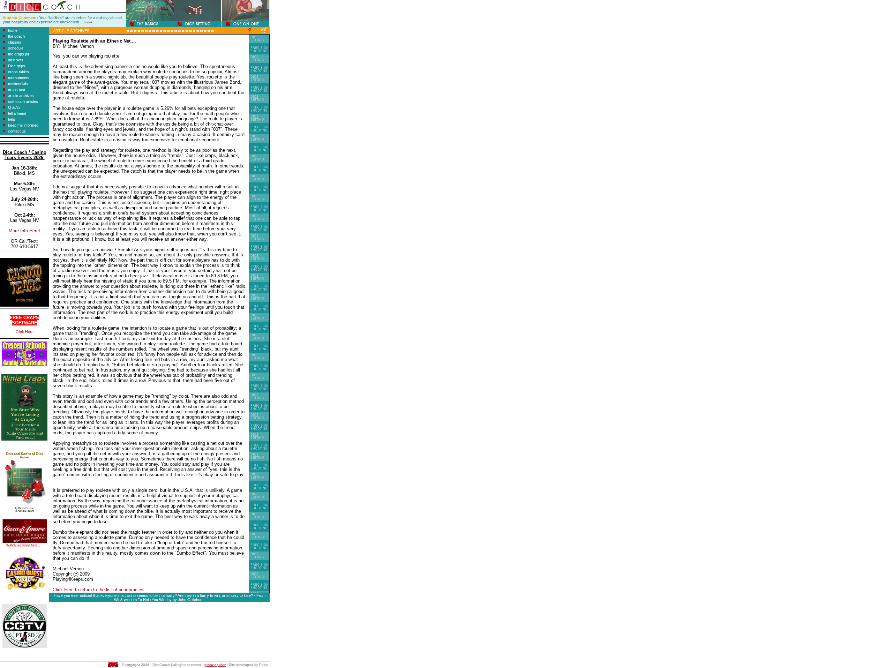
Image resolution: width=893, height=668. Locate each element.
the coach (16, 36)
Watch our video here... (23, 545)
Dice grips (16, 66)
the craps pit (18, 54)
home (12, 30)
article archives (21, 95)
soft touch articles (23, 101)
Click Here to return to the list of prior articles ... (101, 589)
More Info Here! (24, 230)
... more (86, 22)
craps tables (18, 72)
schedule (15, 48)
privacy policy (215, 665)
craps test (16, 90)
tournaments (18, 78)
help (11, 119)
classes (14, 42)
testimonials (18, 84)
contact (14, 131)
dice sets (15, 60)
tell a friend (17, 113)
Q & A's (14, 107)
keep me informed (23, 125)
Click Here (24, 332)
